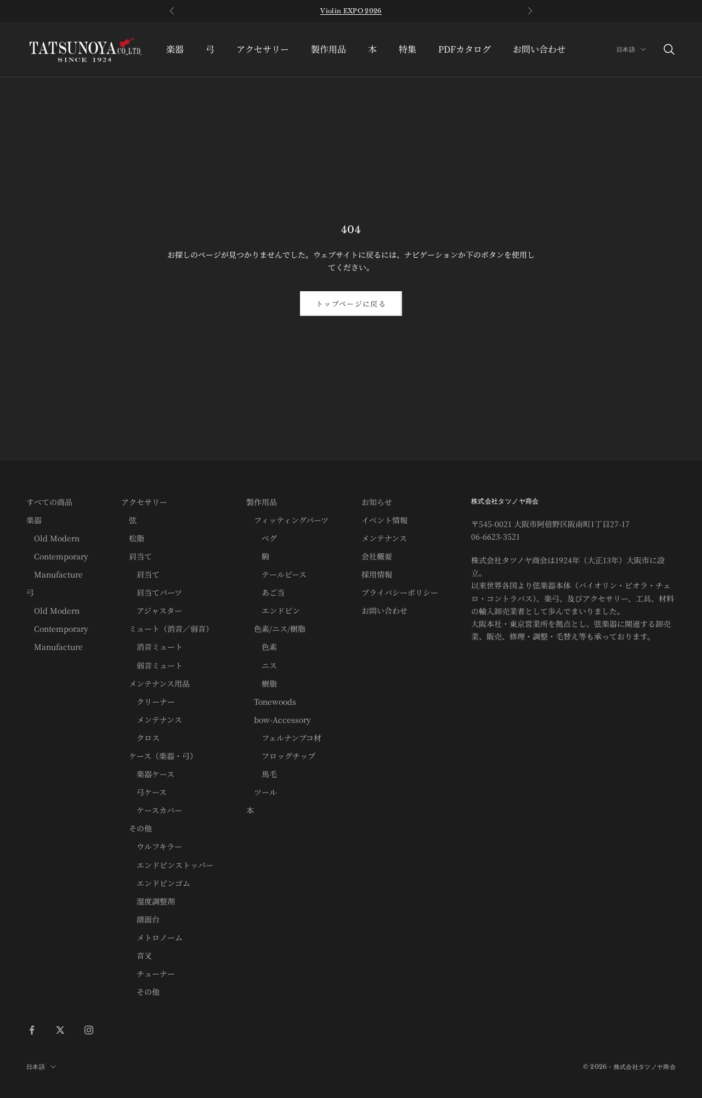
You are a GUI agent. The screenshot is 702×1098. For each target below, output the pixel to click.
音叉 (136, 955)
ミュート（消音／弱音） (167, 628)
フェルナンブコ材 (283, 737)
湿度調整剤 (148, 901)
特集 (407, 49)
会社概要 (376, 556)
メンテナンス (151, 719)
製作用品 (328, 49)
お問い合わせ (539, 49)
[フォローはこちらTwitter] (60, 1030)
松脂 (132, 538)
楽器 (175, 49)
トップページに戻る (351, 303)
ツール (261, 791)
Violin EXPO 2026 (350, 11)
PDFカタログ (464, 49)
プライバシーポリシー (399, 592)
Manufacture (54, 574)
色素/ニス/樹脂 (275, 628)
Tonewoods (271, 701)
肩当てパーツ (151, 592)
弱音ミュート (152, 665)
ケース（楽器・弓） (159, 755)
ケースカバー (151, 810)
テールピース (276, 574)
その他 (136, 828)
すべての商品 (49, 501)
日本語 (625, 49)
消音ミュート (152, 646)
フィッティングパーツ (287, 519)
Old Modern (53, 538)
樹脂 (261, 683)
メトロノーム (152, 937)
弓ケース (144, 791)
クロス (140, 737)
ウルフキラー (151, 846)
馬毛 (261, 773)
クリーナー (148, 701)
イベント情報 (384, 519)
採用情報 (376, 574)
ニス (261, 665)
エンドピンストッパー (167, 864)
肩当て (136, 556)
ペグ (261, 538)
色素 (261, 646)
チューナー (148, 973)
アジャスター (151, 610)
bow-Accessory (278, 719)
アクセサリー (262, 49)
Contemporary (57, 556)
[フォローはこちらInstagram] (88, 1030)
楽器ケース (147, 773)
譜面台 (140, 919)
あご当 (265, 592)
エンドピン (273, 610)
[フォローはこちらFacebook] (31, 1030)
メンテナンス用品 (155, 683)
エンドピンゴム (155, 883)
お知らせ (376, 501)
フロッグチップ (280, 755)
